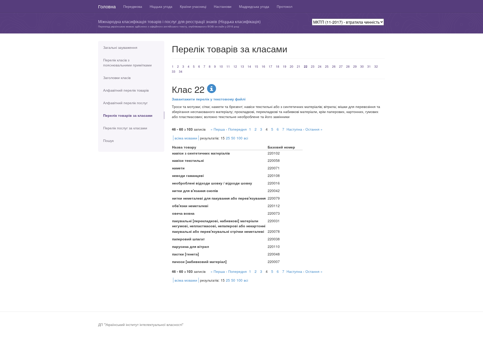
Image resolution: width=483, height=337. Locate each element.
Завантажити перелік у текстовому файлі (209, 98)
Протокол (284, 6)
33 (173, 71)
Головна (107, 6)
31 (369, 66)
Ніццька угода (161, 6)
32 (376, 66)
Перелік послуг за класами (125, 127)
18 (277, 66)
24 (319, 66)
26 (334, 66)
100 (239, 137)
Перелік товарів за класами (127, 115)
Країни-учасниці (193, 6)
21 (298, 66)
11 (228, 66)
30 (362, 66)
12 (235, 66)
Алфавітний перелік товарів (126, 90)
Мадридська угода (254, 6)
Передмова (132, 6)
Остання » (314, 129)
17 (270, 66)
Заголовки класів (117, 77)
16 (263, 66)
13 (242, 66)
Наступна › (295, 129)
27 (341, 66)
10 (221, 66)
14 (249, 66)
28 (348, 66)
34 (180, 71)
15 (256, 66)
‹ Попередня (236, 129)
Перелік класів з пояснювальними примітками (127, 62)
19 (284, 66)
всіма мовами (186, 137)
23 (312, 66)
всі (246, 137)
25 (327, 66)
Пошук (108, 140)
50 (233, 137)
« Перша (218, 129)
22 (305, 66)
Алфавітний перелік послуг (125, 102)
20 (291, 66)
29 (355, 66)
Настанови (222, 6)
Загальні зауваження (120, 47)
